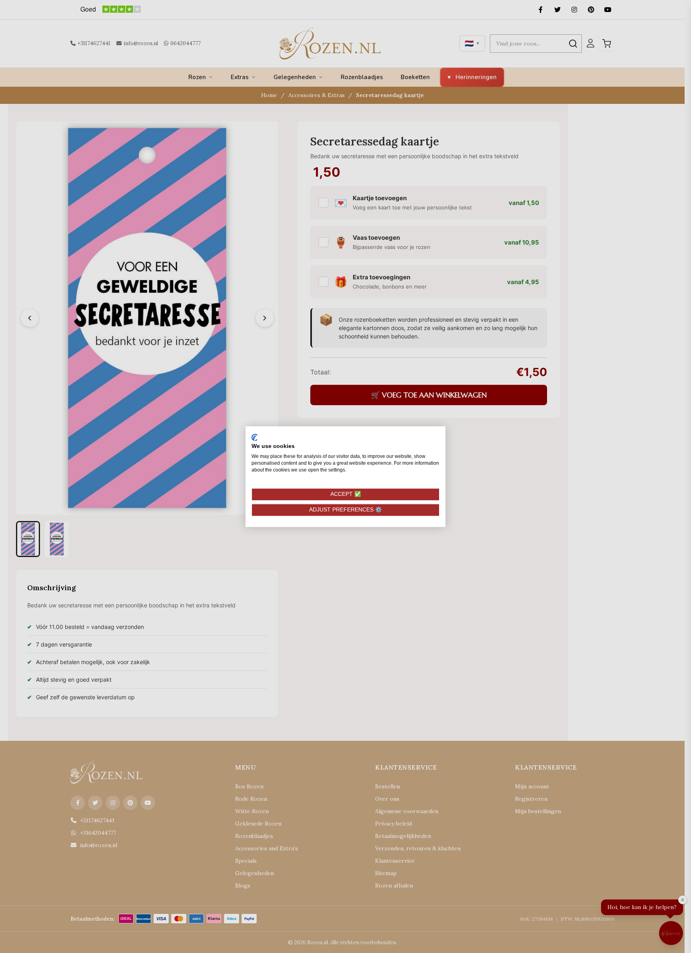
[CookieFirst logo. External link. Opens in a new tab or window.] (255, 437)
